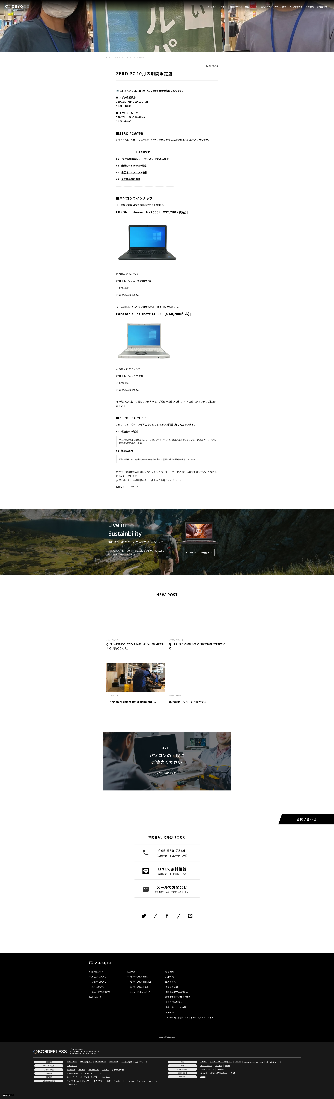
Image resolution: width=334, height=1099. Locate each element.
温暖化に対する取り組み (176, 991)
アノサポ (218, 1066)
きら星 (233, 1073)
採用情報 (310, 6)
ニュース (114, 57)
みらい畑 (203, 1073)
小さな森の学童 (118, 1070)
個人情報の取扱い (173, 1002)
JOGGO (238, 1062)
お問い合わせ (95, 997)
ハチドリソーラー (142, 1062)
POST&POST (72, 1062)
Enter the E (113, 1062)
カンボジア (118, 1081)
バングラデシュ (73, 1081)
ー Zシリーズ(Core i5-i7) (139, 991)
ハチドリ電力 (127, 1062)
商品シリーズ (236, 6)
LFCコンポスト (86, 1062)
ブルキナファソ (73, 1084)
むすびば (99, 1073)
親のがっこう (94, 1069)
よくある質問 (171, 986)
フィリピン (152, 1081)
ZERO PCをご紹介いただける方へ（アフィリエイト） (190, 1017)
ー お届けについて (97, 981)
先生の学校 (71, 1069)
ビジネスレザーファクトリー (221, 1062)
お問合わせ (322, 6)
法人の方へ (266, 6)
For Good (106, 1077)
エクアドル (129, 1081)
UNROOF (88, 1073)
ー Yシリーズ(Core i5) (137, 986)
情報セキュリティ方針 (175, 1007)
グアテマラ (98, 1081)
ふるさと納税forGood (218, 1073)
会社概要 (169, 971)
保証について (251, 6)
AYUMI (227, 1066)
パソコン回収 (280, 6)
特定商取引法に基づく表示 (177, 997)
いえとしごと (72, 1066)
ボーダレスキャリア (74, 1073)
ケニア (108, 1081)
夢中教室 (82, 1069)
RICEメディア (72, 1077)
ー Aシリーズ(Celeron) (137, 976)
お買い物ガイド (96, 971)
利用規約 (169, 1012)
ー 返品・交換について (99, 991)
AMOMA (203, 1062)
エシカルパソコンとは (216, 6)
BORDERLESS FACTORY (253, 1062)
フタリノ (105, 1069)
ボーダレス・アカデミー (89, 1077)
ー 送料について (96, 986)
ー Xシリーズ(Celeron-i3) (139, 981)
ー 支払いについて (97, 976)
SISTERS (220, 1069)
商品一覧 (131, 971)
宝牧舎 (202, 1076)
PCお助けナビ (296, 6)
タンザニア (141, 1081)
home (107, 58)
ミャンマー (86, 1081)
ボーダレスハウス (207, 1069)
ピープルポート (206, 1066)
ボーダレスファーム (273, 1062)
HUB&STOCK (100, 1062)
